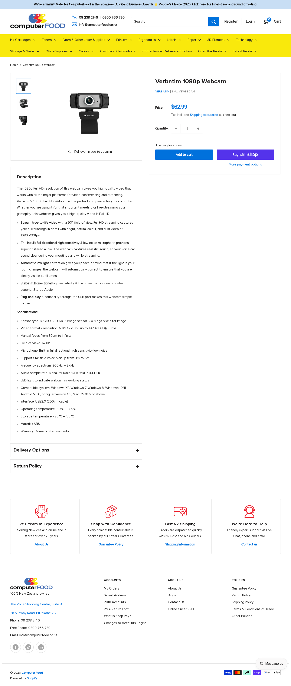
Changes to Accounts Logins (125, 623)
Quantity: (162, 128)
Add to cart (184, 154)
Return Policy (241, 595)
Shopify (32, 678)
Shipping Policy (243, 602)
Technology (244, 40)
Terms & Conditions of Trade (253, 609)
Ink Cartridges (20, 40)
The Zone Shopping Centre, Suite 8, (36, 604)
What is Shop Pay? (117, 616)
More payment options (245, 164)
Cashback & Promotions (117, 51)
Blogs (172, 595)
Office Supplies (57, 51)
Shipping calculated (204, 114)
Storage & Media (22, 51)
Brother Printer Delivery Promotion (167, 51)
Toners (47, 40)
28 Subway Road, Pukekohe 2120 (34, 613)
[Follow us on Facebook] (15, 647)
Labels (172, 40)
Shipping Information (180, 544)
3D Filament (216, 40)
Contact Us (176, 602)
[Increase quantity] (198, 128)
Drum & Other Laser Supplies (84, 40)
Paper (192, 40)
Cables (84, 51)
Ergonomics (147, 40)
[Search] (213, 21)
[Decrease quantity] (175, 128)
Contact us (249, 544)
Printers (122, 40)
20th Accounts (115, 602)
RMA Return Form (117, 609)
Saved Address (115, 595)
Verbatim (162, 91)
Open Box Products (212, 51)
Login (250, 21)
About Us (42, 544)
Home (14, 64)
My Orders (111, 588)
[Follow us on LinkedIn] (41, 647)
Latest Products (244, 51)
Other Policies (242, 616)
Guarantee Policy (111, 544)
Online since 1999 (181, 609)
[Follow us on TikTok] (28, 647)
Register (231, 21)
